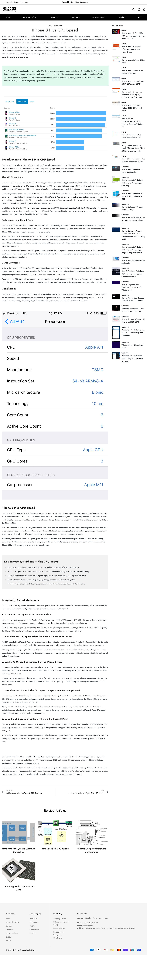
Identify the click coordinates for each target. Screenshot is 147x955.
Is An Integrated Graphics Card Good (18, 888)
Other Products (98, 17)
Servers (53, 17)
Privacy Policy (58, 932)
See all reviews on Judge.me (17, 2)
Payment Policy (59, 928)
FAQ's (139, 17)
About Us (33, 918)
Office (124, 30)
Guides (121, 17)
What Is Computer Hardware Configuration (91, 850)
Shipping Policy (59, 918)
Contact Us (34, 922)
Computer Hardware (55, 25)
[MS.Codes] (9, 9)
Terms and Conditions (57, 936)
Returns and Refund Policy (60, 923)
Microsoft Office (29, 17)
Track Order (34, 929)
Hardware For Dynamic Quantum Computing (18, 850)
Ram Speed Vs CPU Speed (55, 848)
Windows (74, 17)
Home (8, 17)
